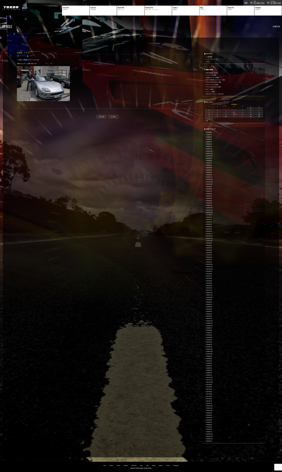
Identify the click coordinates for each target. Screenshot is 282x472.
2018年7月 (209, 361)
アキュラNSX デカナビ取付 (213, 87)
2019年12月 (209, 321)
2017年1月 (209, 403)
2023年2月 (209, 231)
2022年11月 (209, 238)
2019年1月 (209, 346)
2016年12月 (209, 405)
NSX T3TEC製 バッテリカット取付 (215, 80)
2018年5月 (209, 365)
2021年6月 (209, 278)
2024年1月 (209, 205)
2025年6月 (209, 165)
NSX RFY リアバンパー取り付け (215, 94)
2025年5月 (209, 167)
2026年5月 (209, 139)
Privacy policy (176, 465)
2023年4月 (209, 226)
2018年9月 (209, 356)
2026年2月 (209, 146)
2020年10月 (209, 297)
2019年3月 (209, 342)
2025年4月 (209, 170)
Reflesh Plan (134, 465)
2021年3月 (209, 285)
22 (250, 114)
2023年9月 (209, 214)
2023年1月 (209, 233)
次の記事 (113, 116)
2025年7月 (209, 163)
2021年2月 (209, 288)
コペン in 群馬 (210, 91)
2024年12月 (209, 179)
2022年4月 (209, 254)
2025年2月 (209, 174)
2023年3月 (209, 229)
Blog (147, 465)
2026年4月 (209, 141)
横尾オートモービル (11, 8)
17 (209, 114)
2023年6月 (209, 222)
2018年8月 (209, 358)
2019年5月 (209, 337)
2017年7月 (209, 389)
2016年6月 (209, 420)
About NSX (126, 465)
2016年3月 (209, 427)
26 (225, 116)
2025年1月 (209, 177)
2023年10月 (209, 212)
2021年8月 (209, 273)
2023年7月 (209, 219)
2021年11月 (209, 266)
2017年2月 (209, 401)
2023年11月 (209, 210)
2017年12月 (209, 377)
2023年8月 (209, 217)
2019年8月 (209, 330)
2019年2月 (209, 344)
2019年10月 (209, 325)
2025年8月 (209, 160)
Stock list (111, 465)
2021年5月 (209, 280)
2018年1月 (209, 375)
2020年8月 (209, 302)
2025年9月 (209, 158)
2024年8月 (209, 189)
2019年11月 (209, 323)
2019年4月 (209, 339)
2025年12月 (209, 151)
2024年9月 (209, 186)
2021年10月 (209, 269)
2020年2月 (209, 316)
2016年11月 (209, 408)
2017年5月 (209, 394)
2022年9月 (209, 243)
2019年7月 (209, 332)
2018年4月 (209, 368)
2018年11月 (209, 351)
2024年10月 (209, 184)
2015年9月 (209, 441)
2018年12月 (209, 349)
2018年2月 (209, 372)
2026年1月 (209, 148)
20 (234, 114)
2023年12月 (209, 207)
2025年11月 (209, 153)
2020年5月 (209, 309)
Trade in (141, 465)
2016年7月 (209, 417)
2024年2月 (209, 203)
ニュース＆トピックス (212, 59)
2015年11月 (209, 436)
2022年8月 (209, 245)
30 (259, 116)
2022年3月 (209, 257)
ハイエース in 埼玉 (211, 75)
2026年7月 (209, 134)
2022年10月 (209, 240)
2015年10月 (209, 438)
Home (104, 465)
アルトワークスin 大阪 (212, 84)
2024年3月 (209, 200)
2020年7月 (209, 304)
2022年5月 (209, 252)
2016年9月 (209, 413)
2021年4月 (209, 283)
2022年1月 (209, 262)
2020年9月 (209, 299)
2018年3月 (209, 370)
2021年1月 (209, 290)
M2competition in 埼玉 (212, 72)
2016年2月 (209, 429)
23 (259, 114)
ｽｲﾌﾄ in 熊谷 (210, 89)
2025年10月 (209, 155)
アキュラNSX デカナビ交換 (213, 82)
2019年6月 (209, 335)
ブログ (208, 61)
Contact (167, 465)
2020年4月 (209, 311)
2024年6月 (209, 193)
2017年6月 (209, 391)
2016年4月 (209, 424)
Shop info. (161, 465)
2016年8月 (209, 415)
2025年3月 (209, 172)
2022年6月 (209, 250)
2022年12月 (209, 236)
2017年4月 (209, 396)
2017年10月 (209, 382)
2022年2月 (209, 259)
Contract (118, 465)
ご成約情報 (32, 55)
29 (250, 116)
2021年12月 (209, 264)
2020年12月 (209, 292)
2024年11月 (209, 181)
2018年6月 (209, 363)
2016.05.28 (22, 55)
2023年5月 (209, 224)
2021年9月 (209, 271)
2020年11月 (209, 295)
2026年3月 (209, 144)
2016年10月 (209, 410)
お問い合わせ (246, 3)
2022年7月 (209, 247)
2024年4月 (209, 198)
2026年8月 (209, 132)
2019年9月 (209, 328)
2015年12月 (209, 434)
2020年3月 (209, 314)
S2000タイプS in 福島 (212, 77)
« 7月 (206, 121)
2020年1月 (209, 318)
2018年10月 (209, 353)
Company (153, 465)
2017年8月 (209, 387)
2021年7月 (209, 276)
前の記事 (101, 116)
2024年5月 (209, 196)
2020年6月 (209, 306)
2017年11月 (209, 379)
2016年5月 (209, 422)
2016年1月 (209, 431)
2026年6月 (209, 137)
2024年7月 (209, 191)
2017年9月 (209, 384)
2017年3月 (209, 398)
